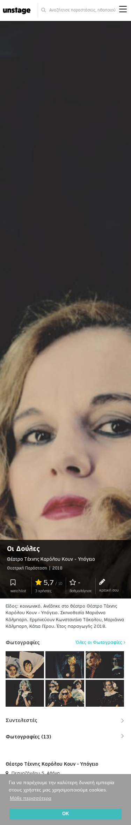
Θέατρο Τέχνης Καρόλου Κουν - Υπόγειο (52, 764)
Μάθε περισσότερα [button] (30, 798)
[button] (123, 10)
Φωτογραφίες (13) (28, 736)
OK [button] (65, 813)
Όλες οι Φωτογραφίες (100, 642)
